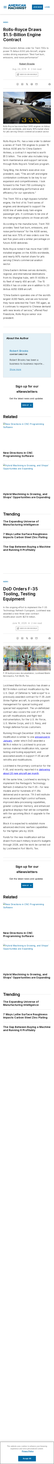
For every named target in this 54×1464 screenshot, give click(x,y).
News (5, 22)
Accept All (27, 1459)
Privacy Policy (28, 1451)
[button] (5, 7)
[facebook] (17, 84)
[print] (49, 84)
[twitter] (27, 84)
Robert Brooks (27, 63)
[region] (27, 1453)
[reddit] (31, 84)
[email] (36, 84)
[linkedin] (22, 84)
